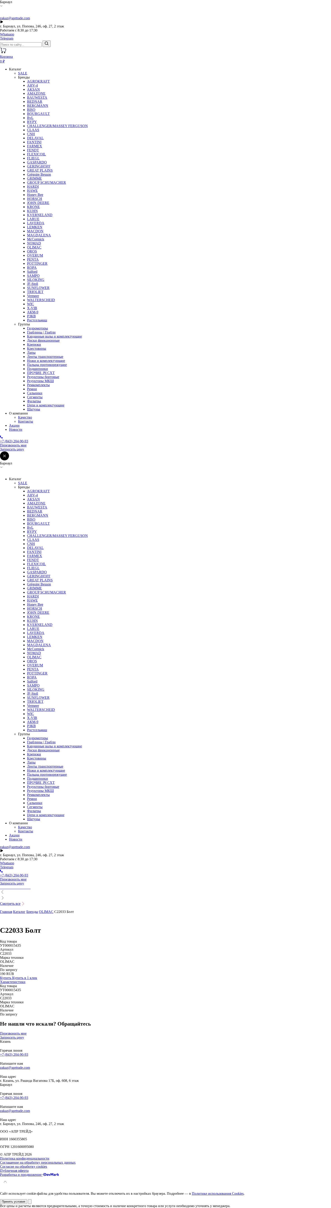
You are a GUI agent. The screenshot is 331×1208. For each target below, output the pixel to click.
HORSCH (34, 199)
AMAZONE (36, 93)
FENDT (33, 150)
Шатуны (33, 409)
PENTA (33, 259)
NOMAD (34, 243)
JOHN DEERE (38, 203)
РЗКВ (31, 316)
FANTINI (34, 142)
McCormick (35, 239)
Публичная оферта (14, 1170)
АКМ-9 (32, 312)
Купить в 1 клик (24, 978)
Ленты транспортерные (45, 357)
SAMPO (33, 276)
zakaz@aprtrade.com (15, 18)
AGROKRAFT (38, 81)
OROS (32, 251)
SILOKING (35, 280)
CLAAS (33, 130)
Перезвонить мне (13, 445)
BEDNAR (34, 101)
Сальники (34, 393)
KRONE (33, 207)
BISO (31, 110)
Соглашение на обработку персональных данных (38, 1162)
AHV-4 (32, 85)
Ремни (32, 389)
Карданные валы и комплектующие (54, 336)
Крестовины (36, 348)
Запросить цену (12, 449)
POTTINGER (37, 263)
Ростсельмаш (37, 320)
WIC (30, 304)
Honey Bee (35, 195)
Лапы (31, 352)
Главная (6, 912)
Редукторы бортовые (43, 377)
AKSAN (33, 89)
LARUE (33, 219)
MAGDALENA (39, 235)
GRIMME (34, 178)
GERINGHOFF (38, 166)
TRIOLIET (35, 292)
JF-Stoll (32, 284)
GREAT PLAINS (40, 170)
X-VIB (32, 308)
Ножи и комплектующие (46, 361)
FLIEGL (33, 158)
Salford (32, 271)
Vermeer (33, 296)
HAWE (32, 191)
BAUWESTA (37, 97)
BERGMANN (37, 106)
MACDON (35, 231)
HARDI (33, 186)
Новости (15, 429)
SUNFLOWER (38, 288)
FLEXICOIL (36, 154)
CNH (31, 134)
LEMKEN (34, 227)
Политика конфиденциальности (24, 1158)
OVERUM (35, 255)
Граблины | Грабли (41, 332)
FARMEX (34, 146)
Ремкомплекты (38, 385)
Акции (14, 425)
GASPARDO (37, 162)
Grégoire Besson (39, 174)
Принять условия (13, 1201)
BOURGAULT (38, 114)
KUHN (32, 211)
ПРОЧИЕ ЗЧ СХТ (41, 373)
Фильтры (34, 401)
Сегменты (35, 397)
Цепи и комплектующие (45, 405)
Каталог (19, 912)
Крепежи (34, 344)
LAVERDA (35, 223)
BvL (30, 118)
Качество (25, 417)
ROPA (32, 267)
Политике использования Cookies (218, 1193)
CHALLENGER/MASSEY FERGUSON (57, 126)
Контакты (25, 421)
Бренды (32, 912)
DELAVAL (35, 138)
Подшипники (37, 369)
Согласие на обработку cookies (23, 1166)
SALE (22, 73)
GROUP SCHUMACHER (46, 182)
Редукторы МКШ (40, 381)
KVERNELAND (39, 215)
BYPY (32, 122)
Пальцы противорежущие (47, 365)
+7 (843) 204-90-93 (14, 1054)
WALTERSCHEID (41, 300)
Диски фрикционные (43, 340)
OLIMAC (34, 247)
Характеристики (12, 982)
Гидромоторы (37, 328)
